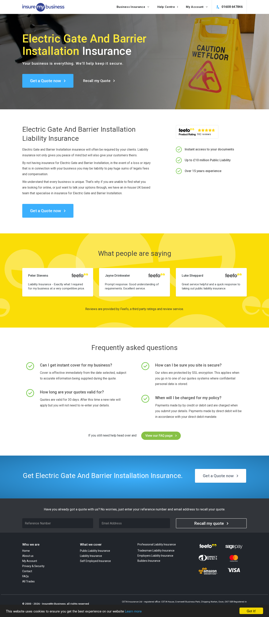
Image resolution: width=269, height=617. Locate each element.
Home (26, 550)
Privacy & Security (33, 566)
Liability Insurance (91, 555)
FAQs (25, 576)
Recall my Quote (96, 80)
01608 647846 (232, 7)
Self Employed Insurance (95, 561)
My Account (29, 561)
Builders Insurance (148, 560)
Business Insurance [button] (131, 7)
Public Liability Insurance (95, 550)
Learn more (133, 611)
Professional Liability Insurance (156, 544)
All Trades (28, 581)
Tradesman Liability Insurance (155, 550)
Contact (27, 571)
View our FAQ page (159, 435)
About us (27, 555)
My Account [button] (195, 7)
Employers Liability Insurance (155, 555)
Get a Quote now (45, 80)
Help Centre (166, 7)
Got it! (251, 610)
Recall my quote (209, 523)
